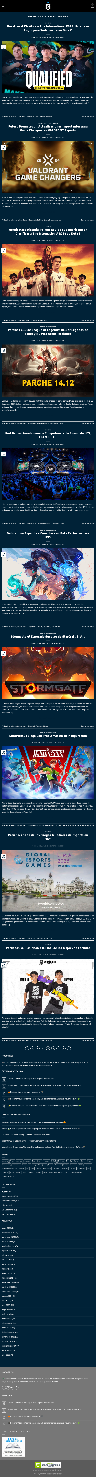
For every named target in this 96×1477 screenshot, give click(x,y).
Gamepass (16, 1165)
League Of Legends (42, 423)
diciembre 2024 (8, 1278)
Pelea (47, 825)
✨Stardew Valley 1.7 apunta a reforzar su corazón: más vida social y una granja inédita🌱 (44, 1106)
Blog (46, 1470)
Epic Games (40, 825)
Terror (24, 1172)
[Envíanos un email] (12, 1388)
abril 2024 (6, 1314)
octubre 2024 (7, 1287)
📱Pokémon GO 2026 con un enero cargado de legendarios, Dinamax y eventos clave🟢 (44, 1099)
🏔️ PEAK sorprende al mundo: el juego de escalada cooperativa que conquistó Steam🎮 (43, 1129)
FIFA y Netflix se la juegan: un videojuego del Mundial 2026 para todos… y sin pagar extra (44, 1085)
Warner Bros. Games (70, 825)
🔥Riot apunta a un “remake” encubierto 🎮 (25, 1092)
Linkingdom (60, 37)
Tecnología (6, 1214)
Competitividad (31, 524)
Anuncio (19, 1161)
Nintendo (88, 1165)
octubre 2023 (7, 1341)
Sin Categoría (7, 1210)
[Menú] (3, 6)
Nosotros (38, 1470)
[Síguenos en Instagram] (8, 1388)
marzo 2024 (7, 1319)
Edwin (4, 1135)
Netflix (81, 1165)
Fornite (43, 1040)
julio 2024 (6, 1301)
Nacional (49, 117)
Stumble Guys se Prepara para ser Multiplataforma (35, 1141)
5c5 (38, 220)
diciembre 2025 (8, 1233)
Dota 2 (37, 117)
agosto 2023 (7, 1350)
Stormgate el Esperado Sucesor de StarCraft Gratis (48, 636)
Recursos (39, 726)
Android (5, 1161)
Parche (52, 423)
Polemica (65, 1168)
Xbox (79, 825)
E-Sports (34, 320)
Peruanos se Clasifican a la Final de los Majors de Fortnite (48, 948)
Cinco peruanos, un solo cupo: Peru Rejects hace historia (31, 1079)
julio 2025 (5, 1255)
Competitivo (30, 117)
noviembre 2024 (8, 1282)
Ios (30, 1165)
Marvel (50, 1165)
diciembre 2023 (8, 1332)
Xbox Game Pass (76, 1172)
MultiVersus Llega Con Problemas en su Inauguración (48, 736)
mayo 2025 (6, 1264)
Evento (83, 1161)
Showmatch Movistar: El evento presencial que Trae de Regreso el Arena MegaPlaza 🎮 (49, 1147)
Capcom (46, 1161)
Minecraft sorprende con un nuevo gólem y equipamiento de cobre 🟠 (37, 1122)
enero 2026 (6, 1228)
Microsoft (39, 627)
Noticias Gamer (51, 123)
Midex (4, 1122)
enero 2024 (6, 1328)
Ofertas (5, 1205)
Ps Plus (72, 1168)
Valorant (58, 220)
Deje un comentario (87, 117)
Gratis (24, 1165)
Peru (50, 938)
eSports (48, 23)
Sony (12, 1172)
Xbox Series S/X (8, 1176)
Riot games (44, 220)
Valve (45, 320)
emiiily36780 (7, 1141)
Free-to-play (6, 1165)
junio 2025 (6, 1260)
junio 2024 (6, 1305)
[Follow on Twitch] (16, 1388)
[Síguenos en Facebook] (4, 1388)
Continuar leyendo (48, 109)
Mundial (42, 117)
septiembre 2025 (9, 1246)
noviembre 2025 (8, 1237)
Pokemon (56, 1168)
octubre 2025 (7, 1242)
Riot (52, 627)
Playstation (46, 627)
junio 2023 (6, 1355)
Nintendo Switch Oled (9, 1168)
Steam (45, 726)
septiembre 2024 (9, 1292)
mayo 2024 (6, 1310)
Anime (12, 1161)
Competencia (30, 938)
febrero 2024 (7, 1323)
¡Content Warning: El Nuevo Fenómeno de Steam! (29, 1135)
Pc (27, 1168)
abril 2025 (6, 1269)
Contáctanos (56, 1470)
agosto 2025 (7, 1251)
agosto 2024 (7, 1296)
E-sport (28, 1040)
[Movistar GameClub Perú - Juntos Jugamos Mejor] (48, 6)
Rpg (88, 1168)
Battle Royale (36, 1161)
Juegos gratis (51, 326)
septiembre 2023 (9, 1346)
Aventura (27, 1161)
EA (67, 1161)
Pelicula (38, 1168)
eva (3, 1129)
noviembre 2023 (8, 1337)
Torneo (62, 524)
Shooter (51, 220)
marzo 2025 (7, 1273)
